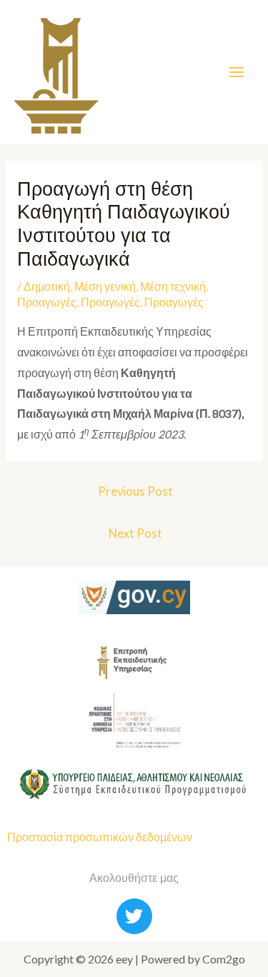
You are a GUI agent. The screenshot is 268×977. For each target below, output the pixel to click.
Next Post (135, 533)
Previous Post (135, 491)
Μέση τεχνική (173, 286)
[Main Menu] (237, 72)
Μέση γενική (105, 286)
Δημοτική (47, 286)
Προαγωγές (46, 302)
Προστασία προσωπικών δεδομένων (99, 837)
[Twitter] (134, 916)
